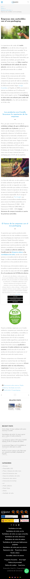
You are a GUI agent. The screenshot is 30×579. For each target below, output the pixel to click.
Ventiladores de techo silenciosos (15, 536)
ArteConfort (7, 390)
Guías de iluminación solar (10, 473)
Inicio (2, 6)
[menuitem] (9, 577)
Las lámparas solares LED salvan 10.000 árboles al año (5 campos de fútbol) (14, 440)
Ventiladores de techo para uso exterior (15, 547)
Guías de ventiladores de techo (11, 476)
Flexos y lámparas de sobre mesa (12, 471)
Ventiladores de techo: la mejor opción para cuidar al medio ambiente (13, 435)
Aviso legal (22, 559)
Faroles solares (15, 553)
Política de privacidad (15, 562)
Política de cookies (10, 565)
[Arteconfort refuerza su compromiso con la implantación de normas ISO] (11, 406)
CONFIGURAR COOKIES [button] (15, 299)
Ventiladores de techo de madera (15, 539)
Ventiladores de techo (15, 528)
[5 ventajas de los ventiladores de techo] (18, 406)
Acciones (5, 466)
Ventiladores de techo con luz (15, 531)
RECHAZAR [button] (15, 301)
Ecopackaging (16, 390)
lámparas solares (17, 252)
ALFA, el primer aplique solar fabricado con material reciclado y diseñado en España (14, 452)
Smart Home (6, 488)
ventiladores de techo (8, 254)
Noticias (3, 8)
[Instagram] (13, 525)
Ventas (5, 490)
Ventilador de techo (14, 388)
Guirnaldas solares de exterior (15, 555)
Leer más (18, 294)
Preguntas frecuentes (10, 559)
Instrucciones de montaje (9, 480)
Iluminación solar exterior (6, 10)
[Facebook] (11, 525)
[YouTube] (18, 525)
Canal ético (21, 565)
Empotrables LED (8, 468)
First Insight (17, 197)
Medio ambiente (7, 485)
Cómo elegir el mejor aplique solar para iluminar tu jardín (14, 429)
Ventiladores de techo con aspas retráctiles (15, 534)
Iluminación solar (8, 550)
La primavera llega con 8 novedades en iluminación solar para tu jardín (14, 446)
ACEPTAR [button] (15, 296)
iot (3, 483)
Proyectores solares (21, 550)
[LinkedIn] (16, 525)
